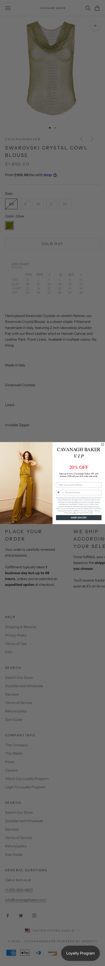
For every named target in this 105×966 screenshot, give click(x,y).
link (75, 513)
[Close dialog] (102, 444)
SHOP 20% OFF (79, 517)
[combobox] (60, 492)
